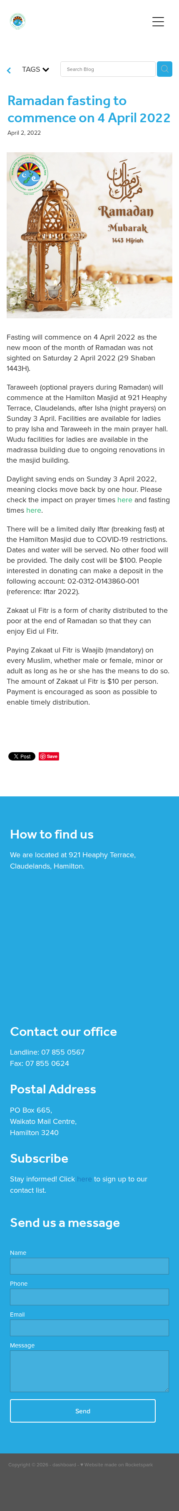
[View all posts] (9, 71)
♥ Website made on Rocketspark (116, 1464)
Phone (18, 1283)
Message (22, 1345)
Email (17, 1314)
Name (18, 1252)
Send (82, 1410)
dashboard (64, 1464)
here (124, 499)
